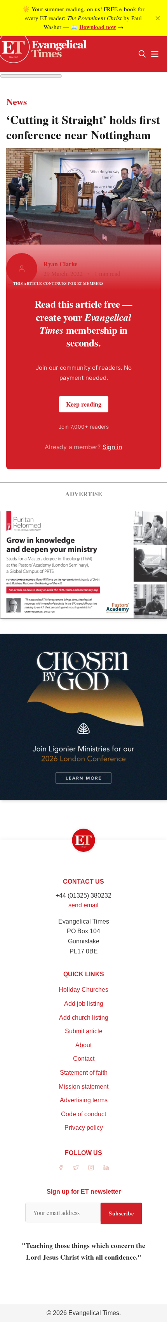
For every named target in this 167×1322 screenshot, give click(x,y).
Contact (83, 1058)
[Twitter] (76, 1168)
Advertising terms (84, 1100)
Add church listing (83, 1017)
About (83, 1045)
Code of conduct (83, 1114)
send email (83, 905)
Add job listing (83, 1003)
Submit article (84, 1031)
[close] (157, 18)
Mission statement (83, 1086)
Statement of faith (84, 1072)
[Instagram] (91, 1168)
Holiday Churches (83, 989)
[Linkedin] (106, 1168)
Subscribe (121, 1213)
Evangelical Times (93, 1313)
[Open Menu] (154, 54)
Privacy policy (83, 1127)
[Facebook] (61, 1168)
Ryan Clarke (60, 263)
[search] (142, 54)
